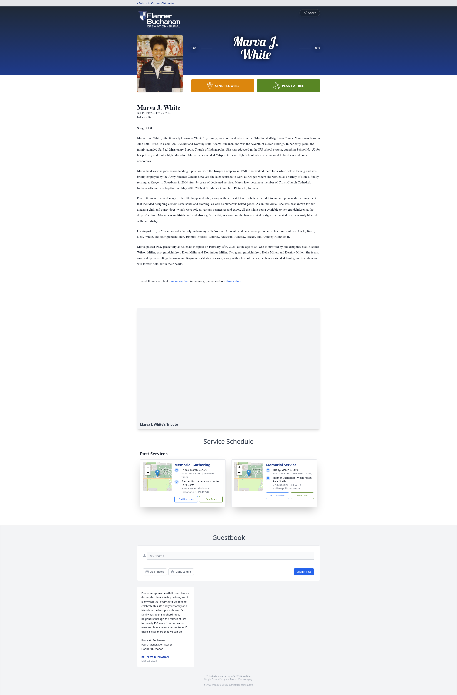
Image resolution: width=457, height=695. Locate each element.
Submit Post (304, 571)
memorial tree (180, 281)
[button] (157, 473)
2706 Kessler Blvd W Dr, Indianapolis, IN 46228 (196, 490)
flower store (233, 281)
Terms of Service (238, 679)
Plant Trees (211, 499)
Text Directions (186, 499)
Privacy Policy (218, 679)
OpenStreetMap (232, 684)
